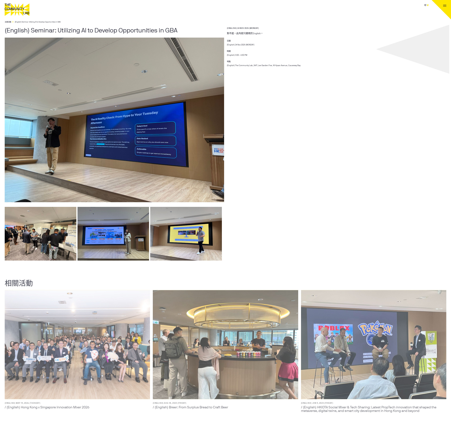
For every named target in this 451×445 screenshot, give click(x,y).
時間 (229, 51)
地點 (229, 61)
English (257, 33)
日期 (229, 41)
